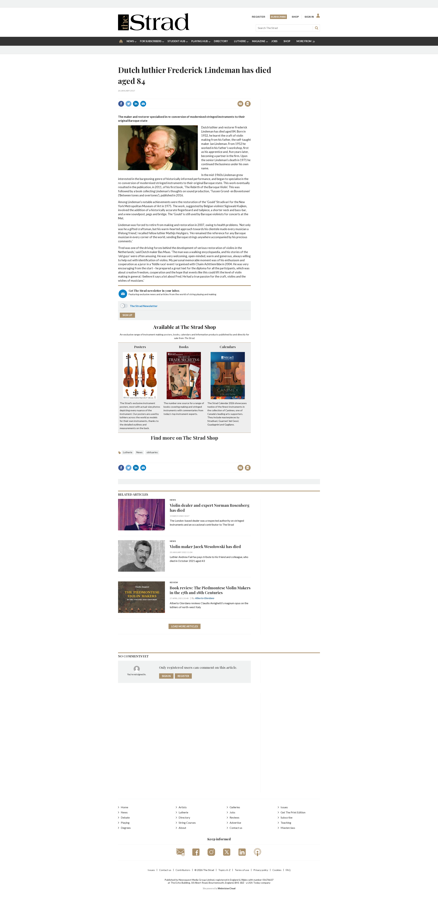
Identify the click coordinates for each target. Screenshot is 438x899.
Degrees (126, 827)
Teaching (286, 822)
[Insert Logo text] (153, 29)
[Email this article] (143, 104)
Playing (125, 822)
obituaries (152, 452)
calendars (186, 334)
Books (184, 346)
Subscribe (278, 16)
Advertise (235, 822)
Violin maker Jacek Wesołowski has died (205, 546)
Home (124, 807)
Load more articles (184, 626)
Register (258, 16)
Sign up (127, 315)
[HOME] (121, 41)
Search (316, 28)
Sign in (205, 96)
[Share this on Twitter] (128, 104)
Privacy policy (260, 870)
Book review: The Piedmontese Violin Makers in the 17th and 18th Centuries (210, 590)
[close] (251, 96)
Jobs (232, 812)
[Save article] (248, 104)
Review (174, 582)
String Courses (187, 822)
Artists (183, 807)
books (176, 334)
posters (168, 334)
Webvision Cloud (226, 888)
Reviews (234, 817)
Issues (284, 807)
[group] (304, 41)
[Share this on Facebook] (121, 104)
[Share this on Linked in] (136, 104)
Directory (184, 817)
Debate (125, 817)
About (182, 827)
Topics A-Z (224, 870)
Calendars (228, 346)
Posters (140, 346)
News (139, 452)
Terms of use (242, 870)
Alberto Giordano (204, 598)
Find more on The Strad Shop (184, 437)
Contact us (236, 827)
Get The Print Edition (293, 812)
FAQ (288, 870)
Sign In (309, 16)
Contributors (183, 870)
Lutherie (127, 452)
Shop (295, 16)
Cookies (276, 870)
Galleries (235, 807)
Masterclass (288, 827)
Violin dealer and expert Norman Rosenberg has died (209, 507)
